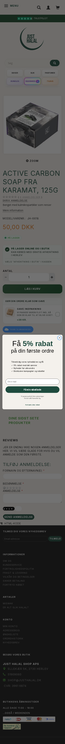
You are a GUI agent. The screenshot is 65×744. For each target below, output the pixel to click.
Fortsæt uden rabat (32, 405)
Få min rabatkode (32, 389)
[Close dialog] (59, 338)
